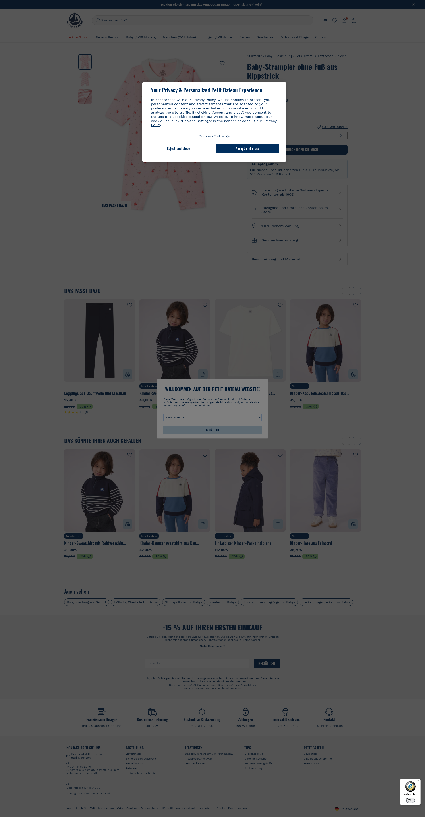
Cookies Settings (214, 136)
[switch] (410, 800)
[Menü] (418, 781)
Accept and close (247, 148)
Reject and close (178, 148)
